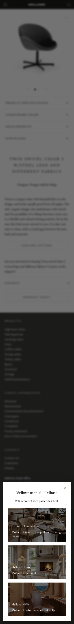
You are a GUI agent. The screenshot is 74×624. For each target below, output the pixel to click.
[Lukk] (65, 488)
